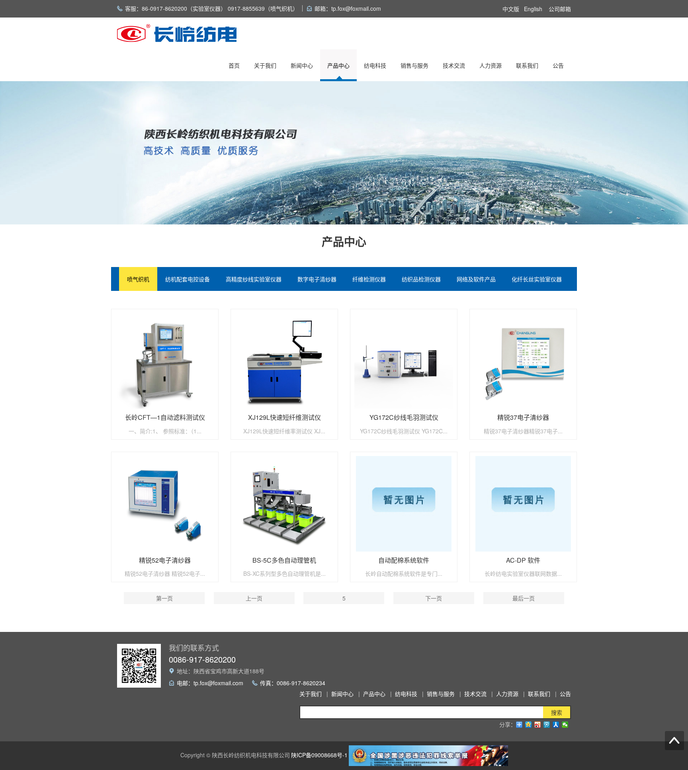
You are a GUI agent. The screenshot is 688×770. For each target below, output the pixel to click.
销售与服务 (414, 65)
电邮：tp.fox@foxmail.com (210, 683)
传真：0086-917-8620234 (292, 683)
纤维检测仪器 (369, 279)
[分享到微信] (565, 724)
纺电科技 (375, 65)
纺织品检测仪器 (421, 279)
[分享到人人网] (556, 724)
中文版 (510, 9)
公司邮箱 (560, 9)
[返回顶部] (674, 740)
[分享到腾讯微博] (546, 724)
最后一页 (523, 598)
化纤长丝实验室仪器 (537, 279)
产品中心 (338, 65)
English (533, 9)
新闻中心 (302, 65)
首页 (234, 65)
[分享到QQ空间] (528, 724)
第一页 (164, 598)
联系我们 (527, 65)
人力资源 (490, 65)
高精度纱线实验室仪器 (253, 279)
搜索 (556, 712)
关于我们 (265, 65)
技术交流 (454, 65)
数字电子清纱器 (316, 279)
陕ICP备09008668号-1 (319, 755)
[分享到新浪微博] (537, 724)
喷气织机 (138, 279)
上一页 (254, 598)
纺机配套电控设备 (187, 279)
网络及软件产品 (476, 279)
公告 (558, 65)
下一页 (433, 598)
